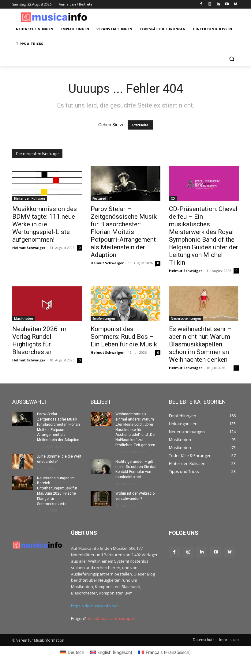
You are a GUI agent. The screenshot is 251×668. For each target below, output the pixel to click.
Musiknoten (23, 318)
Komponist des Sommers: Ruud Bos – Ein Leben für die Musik (124, 336)
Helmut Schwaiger (28, 247)
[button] (231, 58)
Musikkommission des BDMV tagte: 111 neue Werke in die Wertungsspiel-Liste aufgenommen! (44, 224)
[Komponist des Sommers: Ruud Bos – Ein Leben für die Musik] (125, 303)
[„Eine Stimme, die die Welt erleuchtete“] (22, 461)
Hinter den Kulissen (29, 198)
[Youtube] (226, 4)
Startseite (140, 125)
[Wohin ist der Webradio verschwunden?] (101, 498)
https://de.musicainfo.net (94, 606)
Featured (99, 198)
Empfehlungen (103, 318)
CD (173, 198)
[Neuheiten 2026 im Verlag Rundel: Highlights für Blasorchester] (47, 303)
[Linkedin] (218, 4)
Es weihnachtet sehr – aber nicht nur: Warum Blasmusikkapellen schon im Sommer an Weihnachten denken (200, 344)
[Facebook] (201, 4)
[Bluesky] (235, 4)
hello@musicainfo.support (111, 618)
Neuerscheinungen (186, 318)
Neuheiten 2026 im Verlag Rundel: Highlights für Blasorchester (39, 340)
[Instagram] (209, 4)
